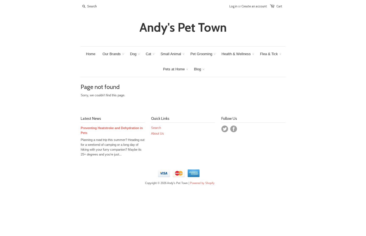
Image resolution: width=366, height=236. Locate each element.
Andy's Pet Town (183, 27)
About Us (157, 133)
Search (156, 128)
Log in (233, 6)
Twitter (224, 129)
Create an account (254, 6)
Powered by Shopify (202, 183)
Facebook (233, 129)
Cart (279, 6)
